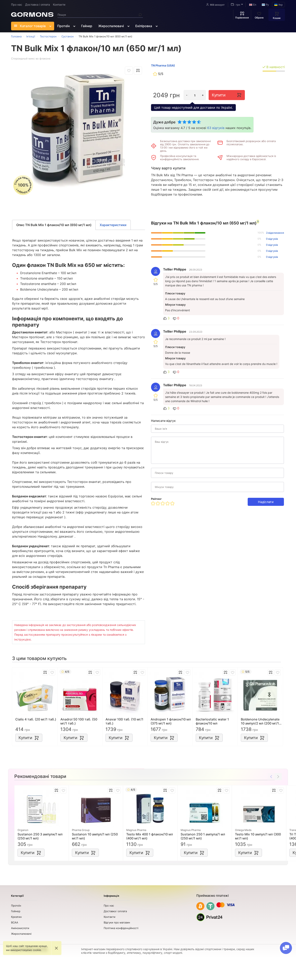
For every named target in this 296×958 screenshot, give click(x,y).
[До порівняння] (138, 71)
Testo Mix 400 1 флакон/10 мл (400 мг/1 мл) (149, 836)
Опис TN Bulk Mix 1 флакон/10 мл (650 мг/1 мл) (53, 225)
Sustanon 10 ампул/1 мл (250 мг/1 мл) (95, 836)
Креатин (16, 916)
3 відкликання (275, 232)
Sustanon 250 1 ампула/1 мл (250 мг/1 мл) (203, 836)
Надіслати (265, 502)
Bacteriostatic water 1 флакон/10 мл (212, 721)
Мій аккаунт (217, 4)
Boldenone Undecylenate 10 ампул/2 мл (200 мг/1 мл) (260, 721)
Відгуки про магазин (117, 922)
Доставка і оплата (37, 4)
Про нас (16, 4)
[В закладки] (129, 71)
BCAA (14, 922)
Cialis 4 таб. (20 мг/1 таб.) (35, 719)
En (254, 4)
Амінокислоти (20, 928)
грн (237, 4)
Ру (267, 4)
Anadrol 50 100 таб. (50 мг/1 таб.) (78, 721)
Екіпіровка (143, 26)
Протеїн (63, 26)
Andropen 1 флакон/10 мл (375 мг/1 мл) (171, 721)
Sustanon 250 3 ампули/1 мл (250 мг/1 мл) (40, 836)
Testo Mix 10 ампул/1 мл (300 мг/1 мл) (258, 836)
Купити (218, 95)
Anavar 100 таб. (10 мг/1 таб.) (124, 721)
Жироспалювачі (111, 26)
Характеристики (113, 225)
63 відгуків (216, 128)
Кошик (277, 17)
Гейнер (86, 26)
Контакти (59, 4)
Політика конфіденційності (121, 928)
